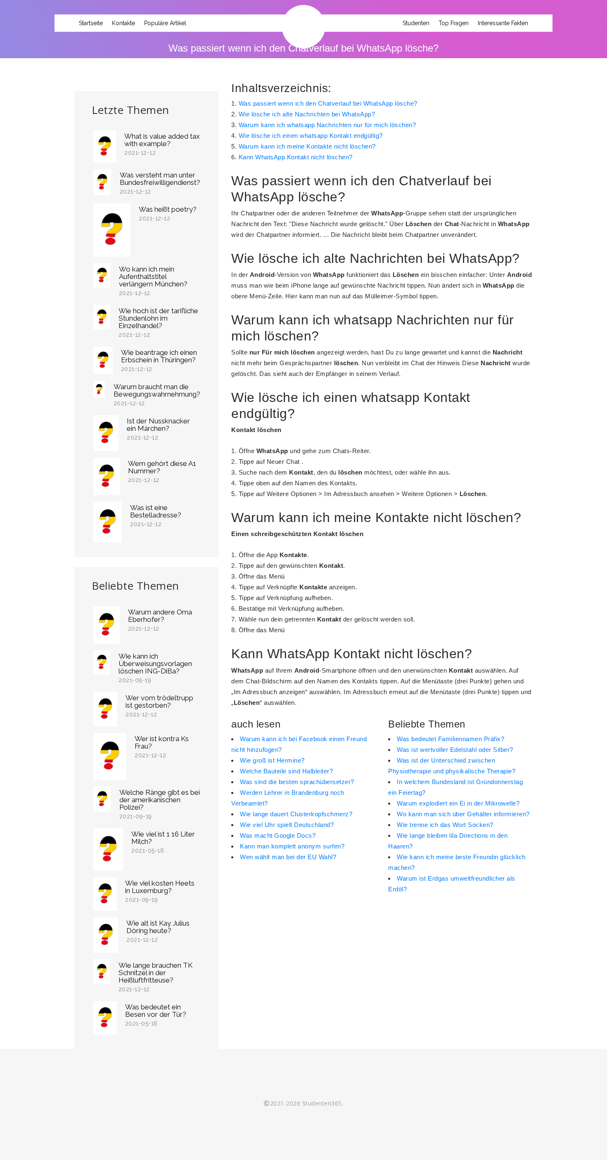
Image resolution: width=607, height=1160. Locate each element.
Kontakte (123, 23)
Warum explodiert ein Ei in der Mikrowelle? (458, 803)
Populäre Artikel (165, 23)
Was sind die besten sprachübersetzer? (297, 781)
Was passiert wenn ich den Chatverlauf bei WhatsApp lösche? (328, 103)
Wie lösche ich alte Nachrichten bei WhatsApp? (307, 114)
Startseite (91, 23)
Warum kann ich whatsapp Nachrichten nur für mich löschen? (327, 124)
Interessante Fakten (503, 23)
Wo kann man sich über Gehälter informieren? (463, 813)
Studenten (416, 23)
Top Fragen (454, 23)
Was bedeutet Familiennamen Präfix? (450, 738)
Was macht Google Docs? (277, 835)
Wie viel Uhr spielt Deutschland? (287, 824)
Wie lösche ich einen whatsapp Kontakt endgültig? (311, 135)
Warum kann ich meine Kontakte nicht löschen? (307, 146)
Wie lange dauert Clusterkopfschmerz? (296, 813)
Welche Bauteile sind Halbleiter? (286, 771)
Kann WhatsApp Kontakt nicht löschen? (296, 157)
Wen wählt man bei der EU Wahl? (288, 856)
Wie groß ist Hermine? (272, 760)
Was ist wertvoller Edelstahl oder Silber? (455, 749)
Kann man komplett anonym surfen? (292, 846)
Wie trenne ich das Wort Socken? (445, 824)
